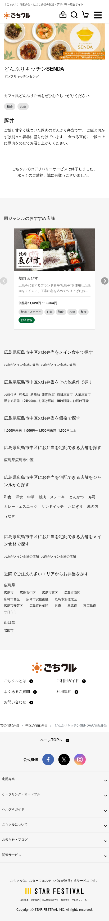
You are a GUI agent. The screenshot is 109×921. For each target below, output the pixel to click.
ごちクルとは (15, 680)
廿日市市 (10, 612)
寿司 (92, 496)
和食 (7, 496)
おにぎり (75, 506)
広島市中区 (28, 592)
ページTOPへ (51, 739)
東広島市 (89, 605)
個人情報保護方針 (50, 899)
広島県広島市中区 (19, 459)
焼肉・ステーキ (52, 496)
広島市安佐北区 (66, 599)
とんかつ (76, 496)
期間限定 (48, 394)
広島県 (9, 584)
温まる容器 (12, 400)
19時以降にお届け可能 (72, 400)
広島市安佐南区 (37, 599)
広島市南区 (72, 592)
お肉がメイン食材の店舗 (58, 556)
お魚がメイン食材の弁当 (21, 364)
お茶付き (10, 394)
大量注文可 (83, 394)
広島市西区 (12, 599)
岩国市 (8, 630)
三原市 (72, 605)
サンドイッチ (53, 506)
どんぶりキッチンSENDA (34, 68)
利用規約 (64, 691)
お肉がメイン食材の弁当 (58, 364)
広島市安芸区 (13, 605)
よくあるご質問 (17, 691)
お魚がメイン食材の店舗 (21, 556)
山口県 (9, 622)
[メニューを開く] (97, 15)
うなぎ (9, 516)
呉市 (58, 605)
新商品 (35, 394)
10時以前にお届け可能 (38, 400)
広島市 (8, 592)
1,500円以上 (67, 430)
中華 (31, 496)
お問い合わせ (15, 701)
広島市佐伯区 (38, 605)
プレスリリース (79, 899)
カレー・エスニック (20, 506)
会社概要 (24, 899)
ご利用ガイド (68, 680)
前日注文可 (65, 394)
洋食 (19, 496)
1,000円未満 (13, 430)
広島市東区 (50, 592)
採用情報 (65, 899)
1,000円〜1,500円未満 (40, 430)
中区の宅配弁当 (36, 725)
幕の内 (92, 506)
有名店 (23, 394)
